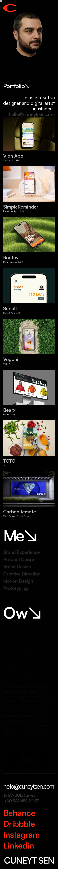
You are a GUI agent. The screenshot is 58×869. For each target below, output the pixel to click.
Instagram (21, 834)
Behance (19, 813)
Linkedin (18, 845)
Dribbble (19, 824)
